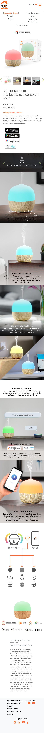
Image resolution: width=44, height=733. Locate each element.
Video (33, 16)
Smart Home (12, 709)
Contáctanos (31, 700)
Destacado (11, 16)
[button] (3, 164)
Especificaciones (33, 13)
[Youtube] (24, 722)
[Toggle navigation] (39, 4)
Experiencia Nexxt (14, 700)
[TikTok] (29, 722)
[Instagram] (20, 722)
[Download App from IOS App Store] (12, 130)
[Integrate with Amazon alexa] (10, 146)
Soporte (11, 19)
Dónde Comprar (13, 703)
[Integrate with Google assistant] (12, 141)
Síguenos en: (22, 719)
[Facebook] (16, 722)
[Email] (33, 703)
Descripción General (11, 13)
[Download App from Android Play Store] (12, 135)
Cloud (9, 706)
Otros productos (14, 711)
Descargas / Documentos (33, 20)
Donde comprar (22, 25)
